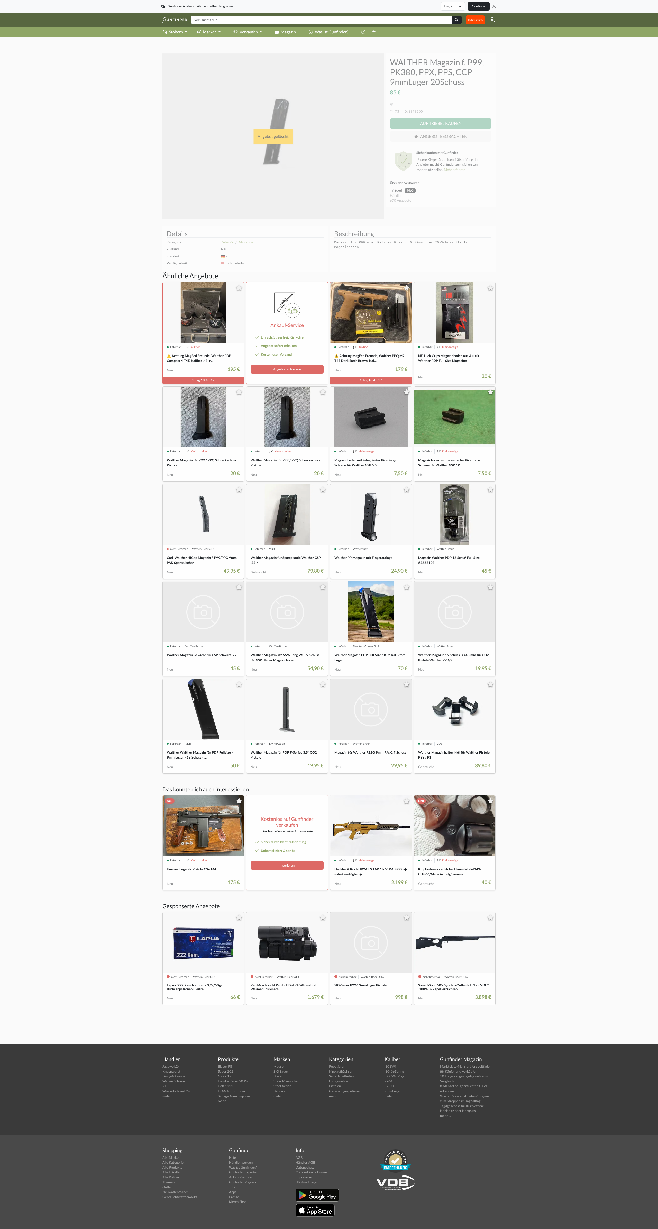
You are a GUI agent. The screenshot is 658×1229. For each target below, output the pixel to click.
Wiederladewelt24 (176, 1091)
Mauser (279, 1066)
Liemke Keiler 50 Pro (233, 1081)
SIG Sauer (280, 1071)
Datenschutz (305, 1167)
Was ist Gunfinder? (331, 31)
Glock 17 (224, 1076)
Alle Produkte (172, 1167)
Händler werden (241, 1162)
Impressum (304, 1177)
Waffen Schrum (173, 1081)
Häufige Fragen (307, 1182)
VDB (165, 1086)
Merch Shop (237, 1202)
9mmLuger (393, 1091)
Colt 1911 (225, 1086)
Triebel (396, 190)
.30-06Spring (394, 1071)
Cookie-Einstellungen (311, 1172)
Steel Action (282, 1086)
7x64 (388, 1081)
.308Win (391, 1066)
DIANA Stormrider (231, 1091)
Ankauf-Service (240, 1177)
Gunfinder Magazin (243, 1182)
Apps (232, 1192)
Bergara (279, 1091)
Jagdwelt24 (171, 1066)
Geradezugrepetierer (344, 1091)
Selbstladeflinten (341, 1076)
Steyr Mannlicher (286, 1081)
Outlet (167, 1187)
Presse (234, 1197)
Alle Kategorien (173, 1162)
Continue (478, 6)
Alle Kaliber (170, 1177)
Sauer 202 (225, 1071)
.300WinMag (394, 1076)
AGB (299, 1157)
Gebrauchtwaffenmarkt (179, 1197)
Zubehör (227, 242)
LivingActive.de (173, 1076)
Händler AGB (305, 1162)
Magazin (288, 31)
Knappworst (171, 1071)
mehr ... (167, 1096)
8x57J (389, 1086)
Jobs (232, 1187)
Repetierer (337, 1066)
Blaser (278, 1076)
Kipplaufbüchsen (341, 1071)
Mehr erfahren (454, 169)
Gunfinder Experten (243, 1172)
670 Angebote (400, 200)
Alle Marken (171, 1157)
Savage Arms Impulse (234, 1096)
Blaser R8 (225, 1066)
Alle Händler (171, 1172)
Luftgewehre (338, 1081)
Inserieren (475, 20)
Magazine (246, 242)
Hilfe (371, 31)
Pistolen (335, 1086)
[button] (490, 20)
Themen (168, 1182)
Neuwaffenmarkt (175, 1192)
